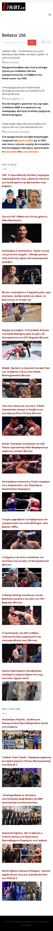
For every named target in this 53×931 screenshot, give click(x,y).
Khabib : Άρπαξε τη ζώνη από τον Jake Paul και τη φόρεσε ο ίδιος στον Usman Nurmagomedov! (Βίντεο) (25, 371)
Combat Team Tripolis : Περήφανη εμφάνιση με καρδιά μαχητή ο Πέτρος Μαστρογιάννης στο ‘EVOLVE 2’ (26, 761)
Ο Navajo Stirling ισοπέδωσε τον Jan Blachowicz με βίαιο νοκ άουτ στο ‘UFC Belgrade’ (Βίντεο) (23, 599)
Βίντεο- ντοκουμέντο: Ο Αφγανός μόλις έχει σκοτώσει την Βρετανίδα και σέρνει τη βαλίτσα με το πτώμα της (26, 296)
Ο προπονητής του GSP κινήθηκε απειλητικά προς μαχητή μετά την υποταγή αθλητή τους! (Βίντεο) (21, 636)
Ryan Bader (11, 151)
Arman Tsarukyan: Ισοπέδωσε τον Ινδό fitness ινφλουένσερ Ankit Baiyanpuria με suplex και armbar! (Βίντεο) (25, 447)
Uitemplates (26, 925)
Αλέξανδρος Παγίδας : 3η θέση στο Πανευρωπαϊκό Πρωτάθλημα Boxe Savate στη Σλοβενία (25, 723)
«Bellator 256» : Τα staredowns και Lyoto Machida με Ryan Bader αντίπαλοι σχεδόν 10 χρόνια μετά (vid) (25, 54)
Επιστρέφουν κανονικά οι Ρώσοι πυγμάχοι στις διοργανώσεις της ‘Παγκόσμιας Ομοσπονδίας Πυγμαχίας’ (26, 485)
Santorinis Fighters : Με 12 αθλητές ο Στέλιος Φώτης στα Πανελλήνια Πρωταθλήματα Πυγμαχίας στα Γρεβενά (24, 837)
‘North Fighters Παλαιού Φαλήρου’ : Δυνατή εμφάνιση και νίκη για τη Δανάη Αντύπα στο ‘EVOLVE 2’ (26, 874)
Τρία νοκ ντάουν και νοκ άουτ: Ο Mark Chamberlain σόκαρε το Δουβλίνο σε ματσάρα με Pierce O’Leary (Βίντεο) (23, 409)
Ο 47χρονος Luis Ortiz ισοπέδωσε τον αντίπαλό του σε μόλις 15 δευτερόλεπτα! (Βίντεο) (25, 561)
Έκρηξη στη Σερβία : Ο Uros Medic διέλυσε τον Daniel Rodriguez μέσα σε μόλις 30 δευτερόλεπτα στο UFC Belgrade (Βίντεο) (25, 334)
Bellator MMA (25, 140)
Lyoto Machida (30, 151)
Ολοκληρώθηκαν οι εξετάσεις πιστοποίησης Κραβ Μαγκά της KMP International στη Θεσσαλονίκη (22, 799)
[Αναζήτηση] (32, 42)
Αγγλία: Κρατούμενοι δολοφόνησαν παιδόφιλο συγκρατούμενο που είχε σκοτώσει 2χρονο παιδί (22, 674)
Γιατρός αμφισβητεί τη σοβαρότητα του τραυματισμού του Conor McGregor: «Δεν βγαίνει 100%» (25, 523)
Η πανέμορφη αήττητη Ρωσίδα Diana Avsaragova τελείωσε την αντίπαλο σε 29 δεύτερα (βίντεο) (23, 91)
